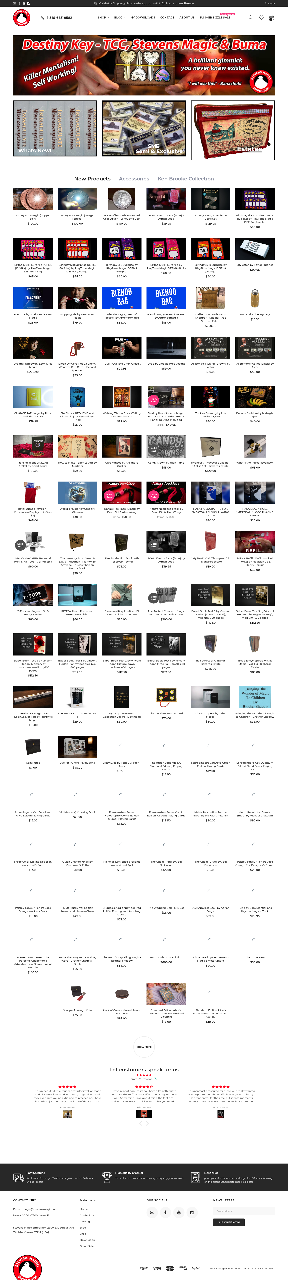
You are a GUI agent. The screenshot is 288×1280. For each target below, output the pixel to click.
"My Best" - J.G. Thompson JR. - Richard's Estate (211, 560)
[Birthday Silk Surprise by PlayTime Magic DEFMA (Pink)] (166, 249)
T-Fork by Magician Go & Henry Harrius (33, 613)
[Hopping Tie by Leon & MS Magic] (77, 298)
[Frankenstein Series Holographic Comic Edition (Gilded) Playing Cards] (122, 796)
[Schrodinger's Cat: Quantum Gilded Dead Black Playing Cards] (255, 747)
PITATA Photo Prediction (166, 957)
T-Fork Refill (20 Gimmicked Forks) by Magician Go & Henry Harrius (255, 562)
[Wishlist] (261, 17)
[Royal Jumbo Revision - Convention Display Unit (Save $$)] (33, 493)
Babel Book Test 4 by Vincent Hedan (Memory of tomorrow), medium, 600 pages (33, 665)
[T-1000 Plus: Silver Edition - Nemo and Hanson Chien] (77, 892)
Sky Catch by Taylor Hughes (255, 264)
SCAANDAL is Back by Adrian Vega (210, 909)
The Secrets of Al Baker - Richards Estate (210, 662)
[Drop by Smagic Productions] (166, 348)
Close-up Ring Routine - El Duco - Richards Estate (122, 613)
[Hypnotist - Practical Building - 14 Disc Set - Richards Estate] (210, 446)
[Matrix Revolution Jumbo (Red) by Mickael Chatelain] (210, 796)
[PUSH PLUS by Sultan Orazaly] (122, 348)
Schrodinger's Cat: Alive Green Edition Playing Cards (210, 764)
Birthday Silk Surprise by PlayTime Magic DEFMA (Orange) (210, 268)
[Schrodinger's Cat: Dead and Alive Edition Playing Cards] (33, 796)
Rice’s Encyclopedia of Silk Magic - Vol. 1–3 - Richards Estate (255, 664)
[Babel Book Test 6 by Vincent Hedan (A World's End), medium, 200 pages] (210, 595)
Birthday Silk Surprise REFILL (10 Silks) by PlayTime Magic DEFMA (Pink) (33, 268)
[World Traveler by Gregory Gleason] (77, 493)
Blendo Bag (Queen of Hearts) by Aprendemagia (122, 316)
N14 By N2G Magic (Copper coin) (33, 217)
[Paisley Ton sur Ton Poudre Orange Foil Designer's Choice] (255, 845)
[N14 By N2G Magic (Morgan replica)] (77, 199)
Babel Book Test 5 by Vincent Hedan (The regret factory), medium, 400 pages (255, 614)
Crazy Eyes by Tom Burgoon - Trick (121, 764)
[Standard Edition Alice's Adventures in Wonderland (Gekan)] (210, 994)
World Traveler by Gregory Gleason (77, 510)
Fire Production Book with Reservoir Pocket (122, 560)
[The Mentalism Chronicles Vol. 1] (77, 697)
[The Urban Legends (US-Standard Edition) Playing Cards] (166, 747)
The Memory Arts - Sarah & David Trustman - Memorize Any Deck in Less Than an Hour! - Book (77, 563)
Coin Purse (33, 762)
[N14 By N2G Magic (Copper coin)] (33, 199)
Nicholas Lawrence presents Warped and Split (121, 863)
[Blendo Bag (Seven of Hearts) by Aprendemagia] (166, 298)
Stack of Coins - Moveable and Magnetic (121, 1012)
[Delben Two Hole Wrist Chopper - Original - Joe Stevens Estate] (210, 298)
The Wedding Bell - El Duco (166, 907)
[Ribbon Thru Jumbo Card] (166, 697)
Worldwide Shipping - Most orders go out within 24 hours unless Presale (145, 3)
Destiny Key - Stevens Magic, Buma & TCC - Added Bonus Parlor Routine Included (166, 416)
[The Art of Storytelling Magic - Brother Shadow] (122, 941)
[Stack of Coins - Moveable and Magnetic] (122, 994)
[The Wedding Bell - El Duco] (166, 892)
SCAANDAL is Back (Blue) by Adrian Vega (166, 560)
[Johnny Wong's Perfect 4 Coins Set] (210, 199)
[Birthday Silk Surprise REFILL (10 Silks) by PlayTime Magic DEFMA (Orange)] (77, 249)
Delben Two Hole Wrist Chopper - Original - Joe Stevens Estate (210, 318)
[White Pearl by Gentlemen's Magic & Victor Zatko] (210, 941)
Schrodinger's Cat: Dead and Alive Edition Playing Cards (33, 814)
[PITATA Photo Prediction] (166, 941)
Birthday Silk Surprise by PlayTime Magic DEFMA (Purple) (122, 268)
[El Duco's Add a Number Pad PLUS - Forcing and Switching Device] (122, 892)
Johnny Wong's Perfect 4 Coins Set (210, 217)
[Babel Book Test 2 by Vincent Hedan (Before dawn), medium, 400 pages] (122, 644)
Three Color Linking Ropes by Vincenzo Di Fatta (33, 863)
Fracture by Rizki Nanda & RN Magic (33, 316)
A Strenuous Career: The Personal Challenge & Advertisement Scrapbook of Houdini (33, 962)
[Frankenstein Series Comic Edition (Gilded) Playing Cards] (166, 796)
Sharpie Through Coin (77, 1010)
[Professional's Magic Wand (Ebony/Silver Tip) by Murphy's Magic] (33, 697)
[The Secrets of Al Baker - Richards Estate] (210, 644)
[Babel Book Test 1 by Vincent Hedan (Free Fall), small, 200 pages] (166, 644)
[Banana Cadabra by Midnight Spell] (255, 397)
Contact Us (87, 1215)
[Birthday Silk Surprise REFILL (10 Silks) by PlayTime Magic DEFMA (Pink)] (33, 249)
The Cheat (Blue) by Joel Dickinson (210, 863)
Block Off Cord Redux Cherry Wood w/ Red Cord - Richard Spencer (77, 367)
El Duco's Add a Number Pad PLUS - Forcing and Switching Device (122, 911)
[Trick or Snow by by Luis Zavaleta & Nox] (210, 397)
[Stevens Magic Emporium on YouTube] (24, 3)
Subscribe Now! (229, 1222)
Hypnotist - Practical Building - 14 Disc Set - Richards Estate (210, 464)
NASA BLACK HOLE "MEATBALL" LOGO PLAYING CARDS (254, 512)
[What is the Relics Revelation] (255, 446)
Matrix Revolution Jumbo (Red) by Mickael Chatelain (210, 814)
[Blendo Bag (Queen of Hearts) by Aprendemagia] (122, 298)
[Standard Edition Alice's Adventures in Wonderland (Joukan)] (166, 994)
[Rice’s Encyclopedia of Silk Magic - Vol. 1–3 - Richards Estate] (255, 644)
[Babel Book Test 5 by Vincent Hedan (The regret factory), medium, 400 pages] (255, 595)
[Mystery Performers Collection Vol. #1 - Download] (122, 697)
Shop (83, 1233)
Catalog (85, 1221)
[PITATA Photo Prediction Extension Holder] (77, 595)
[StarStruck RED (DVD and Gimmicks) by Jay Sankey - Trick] (77, 397)
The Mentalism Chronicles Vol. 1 (77, 715)
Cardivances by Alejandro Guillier (121, 464)
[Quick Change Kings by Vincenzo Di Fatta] (77, 845)
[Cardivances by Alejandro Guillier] (122, 446)
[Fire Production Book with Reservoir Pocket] (122, 542)
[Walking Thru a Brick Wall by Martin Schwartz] (122, 397)
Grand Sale (87, 1246)
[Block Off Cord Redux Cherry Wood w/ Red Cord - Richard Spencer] (77, 348)
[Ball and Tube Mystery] (255, 298)
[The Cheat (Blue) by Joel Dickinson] (210, 845)
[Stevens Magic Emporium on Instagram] (28, 3)
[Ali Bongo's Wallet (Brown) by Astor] (210, 348)
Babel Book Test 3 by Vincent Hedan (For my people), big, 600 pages (77, 664)
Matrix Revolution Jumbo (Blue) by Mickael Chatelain (255, 814)
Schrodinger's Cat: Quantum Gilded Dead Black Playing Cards (254, 766)
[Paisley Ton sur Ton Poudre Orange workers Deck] (33, 892)
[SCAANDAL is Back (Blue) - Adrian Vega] (166, 199)
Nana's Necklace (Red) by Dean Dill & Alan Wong (166, 510)
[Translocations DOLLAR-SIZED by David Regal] (33, 446)
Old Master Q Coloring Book (77, 812)
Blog (83, 1227)
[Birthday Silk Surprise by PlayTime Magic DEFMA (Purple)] (122, 249)
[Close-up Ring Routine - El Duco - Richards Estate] (122, 595)
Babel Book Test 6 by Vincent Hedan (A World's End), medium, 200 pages (210, 614)
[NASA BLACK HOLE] (255, 493)
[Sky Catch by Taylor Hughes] (255, 249)
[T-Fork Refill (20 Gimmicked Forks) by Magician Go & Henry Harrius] (255, 542)
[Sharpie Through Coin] (77, 994)
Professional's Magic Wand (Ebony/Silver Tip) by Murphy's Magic (33, 717)
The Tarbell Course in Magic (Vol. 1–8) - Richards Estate (166, 613)
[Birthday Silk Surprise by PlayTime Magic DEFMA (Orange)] (210, 249)
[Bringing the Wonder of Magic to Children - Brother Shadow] (255, 697)
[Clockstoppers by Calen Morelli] (210, 697)
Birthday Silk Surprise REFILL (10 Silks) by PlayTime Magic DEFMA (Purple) (255, 219)
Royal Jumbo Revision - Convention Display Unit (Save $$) (33, 512)
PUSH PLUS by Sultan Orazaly (122, 363)
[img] (144, 1075)
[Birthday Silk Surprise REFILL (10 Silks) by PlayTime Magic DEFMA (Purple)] (255, 199)
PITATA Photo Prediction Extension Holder (77, 613)
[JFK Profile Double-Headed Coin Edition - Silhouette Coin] (122, 199)
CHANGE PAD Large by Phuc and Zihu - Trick (33, 415)
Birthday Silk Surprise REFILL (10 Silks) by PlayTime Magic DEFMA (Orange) (77, 268)
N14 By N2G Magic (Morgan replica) (77, 217)
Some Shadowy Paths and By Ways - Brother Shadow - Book (77, 961)
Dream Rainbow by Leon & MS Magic (33, 365)
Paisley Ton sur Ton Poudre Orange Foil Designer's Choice (254, 863)
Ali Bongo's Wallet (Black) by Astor (255, 365)
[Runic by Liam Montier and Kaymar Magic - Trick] (255, 892)
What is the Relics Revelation (255, 462)
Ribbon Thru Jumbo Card (166, 713)
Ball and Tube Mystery (255, 314)
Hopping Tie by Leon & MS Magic (77, 316)
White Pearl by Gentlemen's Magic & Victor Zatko (210, 959)
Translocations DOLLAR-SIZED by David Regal (33, 464)
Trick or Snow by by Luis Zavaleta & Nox (210, 415)
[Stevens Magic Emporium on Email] (14, 3)
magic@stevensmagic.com (40, 1209)
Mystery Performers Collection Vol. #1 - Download (122, 715)
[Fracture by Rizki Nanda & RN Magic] (33, 298)
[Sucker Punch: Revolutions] (77, 747)
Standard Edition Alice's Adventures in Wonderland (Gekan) (210, 1013)
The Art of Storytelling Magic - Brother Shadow (121, 959)
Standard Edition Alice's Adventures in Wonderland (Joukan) (166, 1013)
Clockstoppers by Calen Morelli (210, 715)
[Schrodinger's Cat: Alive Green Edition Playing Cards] (210, 747)
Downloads (87, 1240)
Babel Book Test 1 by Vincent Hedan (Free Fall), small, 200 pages (166, 664)
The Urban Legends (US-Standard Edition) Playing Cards (166, 766)
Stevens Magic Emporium (224, 1268)
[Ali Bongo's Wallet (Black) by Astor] (255, 348)
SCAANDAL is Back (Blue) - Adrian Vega (166, 217)
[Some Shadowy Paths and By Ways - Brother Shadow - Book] (77, 941)
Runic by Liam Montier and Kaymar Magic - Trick (255, 909)
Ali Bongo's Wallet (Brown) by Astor (210, 365)
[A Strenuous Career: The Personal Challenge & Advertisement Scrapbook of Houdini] (33, 941)
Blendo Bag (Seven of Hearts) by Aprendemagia (166, 316)
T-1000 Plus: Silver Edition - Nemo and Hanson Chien (77, 909)
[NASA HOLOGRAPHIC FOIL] (210, 493)
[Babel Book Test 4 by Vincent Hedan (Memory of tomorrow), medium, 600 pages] (33, 644)
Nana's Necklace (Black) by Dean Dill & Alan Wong (122, 510)
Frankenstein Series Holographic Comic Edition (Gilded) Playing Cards (121, 815)
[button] (141, 1123)
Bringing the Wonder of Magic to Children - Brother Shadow (254, 715)
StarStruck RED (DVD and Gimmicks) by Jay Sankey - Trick (77, 416)
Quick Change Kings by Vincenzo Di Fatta (77, 863)
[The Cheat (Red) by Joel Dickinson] (166, 845)
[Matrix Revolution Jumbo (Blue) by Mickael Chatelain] (255, 796)
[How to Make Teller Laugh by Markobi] (77, 446)
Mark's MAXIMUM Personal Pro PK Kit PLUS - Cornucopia (33, 560)
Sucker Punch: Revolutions (77, 762)
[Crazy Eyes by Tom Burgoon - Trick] (122, 747)
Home (84, 1209)
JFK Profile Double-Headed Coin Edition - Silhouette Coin (121, 217)
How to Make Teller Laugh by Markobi (77, 464)
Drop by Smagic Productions (166, 363)
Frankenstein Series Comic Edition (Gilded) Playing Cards (166, 814)
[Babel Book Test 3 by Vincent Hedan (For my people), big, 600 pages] (77, 644)
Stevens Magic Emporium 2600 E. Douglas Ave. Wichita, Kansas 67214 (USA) (43, 1230)
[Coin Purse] (33, 747)
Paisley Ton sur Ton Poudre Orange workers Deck (33, 909)
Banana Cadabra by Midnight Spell (255, 415)
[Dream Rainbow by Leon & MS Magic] (33, 348)
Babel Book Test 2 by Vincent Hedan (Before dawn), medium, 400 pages (121, 664)
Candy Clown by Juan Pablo (166, 462)
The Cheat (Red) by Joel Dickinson (166, 863)
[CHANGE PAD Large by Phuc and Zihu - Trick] (33, 397)
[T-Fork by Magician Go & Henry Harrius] (33, 595)
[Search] (251, 17)
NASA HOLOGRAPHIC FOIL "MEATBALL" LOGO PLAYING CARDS (210, 512)
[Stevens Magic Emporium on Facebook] (19, 3)
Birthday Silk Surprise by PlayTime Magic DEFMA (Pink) (166, 266)
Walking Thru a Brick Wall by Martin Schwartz (122, 415)
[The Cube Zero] (255, 941)
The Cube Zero (255, 957)
